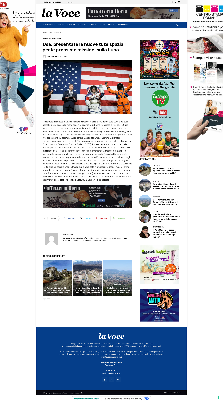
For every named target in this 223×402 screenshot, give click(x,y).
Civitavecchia (158, 227)
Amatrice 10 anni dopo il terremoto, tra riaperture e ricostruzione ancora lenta (87, 290)
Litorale (156, 211)
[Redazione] (45, 56)
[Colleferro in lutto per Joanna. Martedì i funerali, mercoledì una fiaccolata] (117, 278)
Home (45, 32)
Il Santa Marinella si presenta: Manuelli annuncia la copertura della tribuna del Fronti (166, 217)
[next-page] (48, 300)
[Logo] (61, 13)
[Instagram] (175, 2)
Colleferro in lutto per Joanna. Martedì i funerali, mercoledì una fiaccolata (117, 290)
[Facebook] (172, 2)
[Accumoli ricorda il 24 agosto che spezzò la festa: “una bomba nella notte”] (57, 278)
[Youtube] (178, 2)
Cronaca (57, 285)
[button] (177, 25)
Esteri (61, 32)
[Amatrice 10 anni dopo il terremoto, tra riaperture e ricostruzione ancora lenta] (87, 278)
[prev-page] (44, 300)
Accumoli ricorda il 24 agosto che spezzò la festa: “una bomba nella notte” (57, 290)
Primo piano (53, 32)
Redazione (53, 56)
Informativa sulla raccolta (86, 398)
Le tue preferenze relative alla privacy (123, 398)
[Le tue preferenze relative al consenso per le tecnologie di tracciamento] (218, 397)
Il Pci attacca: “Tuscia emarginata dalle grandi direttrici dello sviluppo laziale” (164, 233)
